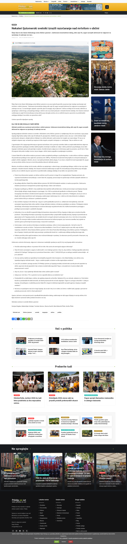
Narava (42, 520)
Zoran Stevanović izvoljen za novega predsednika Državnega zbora (102, 340)
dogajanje (45, 312)
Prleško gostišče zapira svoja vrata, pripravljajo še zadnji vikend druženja (102, 421)
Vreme (78, 523)
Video (77, 510)
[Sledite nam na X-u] (49, 13)
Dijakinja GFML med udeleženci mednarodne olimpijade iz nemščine (35, 434)
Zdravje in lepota (61, 510)
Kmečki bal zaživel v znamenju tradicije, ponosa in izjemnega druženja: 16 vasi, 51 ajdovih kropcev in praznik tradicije (79, 473)
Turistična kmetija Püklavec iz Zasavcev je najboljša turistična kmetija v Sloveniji (69, 421)
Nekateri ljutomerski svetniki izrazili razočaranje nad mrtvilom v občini (43, 16)
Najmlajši (42, 528)
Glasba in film (43, 526)
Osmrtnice (59, 520)
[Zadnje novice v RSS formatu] (51, 13)
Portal (65, 1)
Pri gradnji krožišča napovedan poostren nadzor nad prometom (15, 475)
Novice (46, 1)
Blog (77, 520)
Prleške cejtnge (80, 526)
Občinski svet (16, 312)
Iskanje (83, 1)
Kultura (42, 510)
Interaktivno (74, 1)
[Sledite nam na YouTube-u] (47, 13)
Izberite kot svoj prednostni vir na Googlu (25, 43)
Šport (41, 513)
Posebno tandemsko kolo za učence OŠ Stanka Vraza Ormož (69, 434)
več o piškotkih (63, 538)
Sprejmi (56, 541)
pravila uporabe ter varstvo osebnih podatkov (80, 538)
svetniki (37, 312)
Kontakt (89, 1)
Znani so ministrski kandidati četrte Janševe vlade (101, 123)
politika (59, 312)
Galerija (78, 508)
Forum (78, 513)
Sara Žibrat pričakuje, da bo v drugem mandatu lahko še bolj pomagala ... (69, 351)
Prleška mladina (80, 528)
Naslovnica (38, 1)
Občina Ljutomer (27, 312)
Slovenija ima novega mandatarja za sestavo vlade (103, 159)
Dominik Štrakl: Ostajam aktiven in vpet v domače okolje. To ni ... (35, 351)
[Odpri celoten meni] (107, 7)
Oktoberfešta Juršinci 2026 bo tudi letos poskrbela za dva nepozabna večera (27, 400)
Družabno (42, 505)
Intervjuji (59, 508)
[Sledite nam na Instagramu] (45, 13)
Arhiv (59, 1)
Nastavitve (64, 541)
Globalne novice (61, 518)
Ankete (78, 515)
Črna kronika (43, 508)
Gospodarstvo (43, 518)
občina (52, 312)
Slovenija (59, 505)
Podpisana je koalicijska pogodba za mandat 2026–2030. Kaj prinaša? (36, 340)
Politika (21, 16)
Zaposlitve (79, 518)
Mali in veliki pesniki (81, 531)
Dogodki (53, 1)
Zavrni (70, 541)
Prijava (106, 12)
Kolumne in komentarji (63, 513)
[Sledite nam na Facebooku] (43, 13)
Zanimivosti (43, 523)
